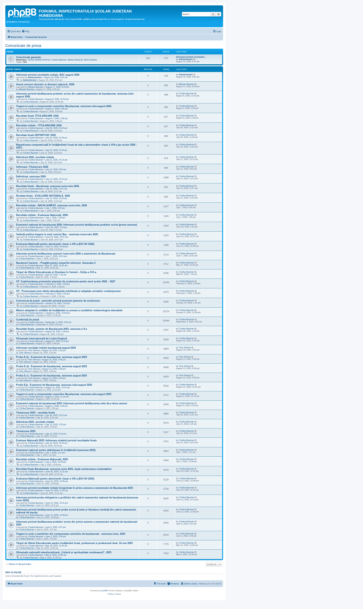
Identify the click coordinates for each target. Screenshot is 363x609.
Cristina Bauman (58, 60)
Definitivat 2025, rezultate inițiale (35, 421)
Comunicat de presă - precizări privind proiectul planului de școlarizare (58, 300)
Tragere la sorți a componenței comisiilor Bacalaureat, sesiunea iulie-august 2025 (63, 394)
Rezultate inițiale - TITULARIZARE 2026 (39, 125)
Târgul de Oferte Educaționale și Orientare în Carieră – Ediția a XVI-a (56, 272)
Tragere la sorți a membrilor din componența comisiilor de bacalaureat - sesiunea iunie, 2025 (70, 533)
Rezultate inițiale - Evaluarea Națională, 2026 (42, 215)
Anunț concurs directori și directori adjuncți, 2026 (45, 84)
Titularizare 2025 (25, 431)
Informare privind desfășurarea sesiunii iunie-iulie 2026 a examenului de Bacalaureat (65, 253)
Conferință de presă (27, 319)
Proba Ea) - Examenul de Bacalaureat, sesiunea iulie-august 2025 (54, 384)
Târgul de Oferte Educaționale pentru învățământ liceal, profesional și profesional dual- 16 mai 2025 (74, 543)
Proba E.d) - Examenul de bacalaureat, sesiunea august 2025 (51, 366)
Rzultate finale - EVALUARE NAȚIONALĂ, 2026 (43, 195)
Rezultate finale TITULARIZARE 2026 (37, 115)
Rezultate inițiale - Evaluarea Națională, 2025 (42, 459)
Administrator (186, 59)
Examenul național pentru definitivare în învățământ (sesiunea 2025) (55, 450)
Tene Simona (34, 350)
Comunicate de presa (23, 45)
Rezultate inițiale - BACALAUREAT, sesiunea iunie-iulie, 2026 (51, 205)
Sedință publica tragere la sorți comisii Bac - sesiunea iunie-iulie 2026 (57, 234)
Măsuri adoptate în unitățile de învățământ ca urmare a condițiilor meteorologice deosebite (69, 310)
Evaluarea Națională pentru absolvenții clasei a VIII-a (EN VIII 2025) (55, 478)
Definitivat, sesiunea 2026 (31, 176)
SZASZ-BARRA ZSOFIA (39, 60)
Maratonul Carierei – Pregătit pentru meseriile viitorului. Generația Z (56, 262)
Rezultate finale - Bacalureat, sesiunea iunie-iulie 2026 (47, 186)
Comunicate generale (28, 57)
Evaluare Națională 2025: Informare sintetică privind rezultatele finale (56, 440)
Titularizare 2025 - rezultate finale (35, 412)
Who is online (13, 572)
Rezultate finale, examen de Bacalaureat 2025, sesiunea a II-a (51, 328)
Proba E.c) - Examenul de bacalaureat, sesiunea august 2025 (51, 375)
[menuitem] (25, 31)
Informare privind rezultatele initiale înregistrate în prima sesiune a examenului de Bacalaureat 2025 (74, 487)
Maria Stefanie (90, 60)
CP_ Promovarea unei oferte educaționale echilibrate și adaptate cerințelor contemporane (68, 291)
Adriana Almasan (75, 60)
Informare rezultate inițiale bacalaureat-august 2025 (46, 347)
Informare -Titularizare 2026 (32, 166)
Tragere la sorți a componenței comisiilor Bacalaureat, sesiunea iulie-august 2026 (63, 106)
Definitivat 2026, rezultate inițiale (35, 157)
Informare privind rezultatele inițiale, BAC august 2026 (47, 74)
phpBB (104, 591)
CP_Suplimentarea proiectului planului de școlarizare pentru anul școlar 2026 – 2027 (65, 281)
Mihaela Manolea (35, 87)
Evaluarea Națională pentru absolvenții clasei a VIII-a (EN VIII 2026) (55, 244)
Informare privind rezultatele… (191, 57)
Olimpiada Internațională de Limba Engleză (41, 338)
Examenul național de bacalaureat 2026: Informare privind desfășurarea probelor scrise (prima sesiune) (76, 224)
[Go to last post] (194, 74)
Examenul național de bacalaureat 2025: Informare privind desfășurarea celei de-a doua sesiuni (71, 403)
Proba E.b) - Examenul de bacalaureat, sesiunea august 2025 (51, 357)
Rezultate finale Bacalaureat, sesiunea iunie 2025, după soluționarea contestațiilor (64, 469)
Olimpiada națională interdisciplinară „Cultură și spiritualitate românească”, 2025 (63, 552)
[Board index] (22, 12)
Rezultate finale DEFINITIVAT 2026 (36, 135)
